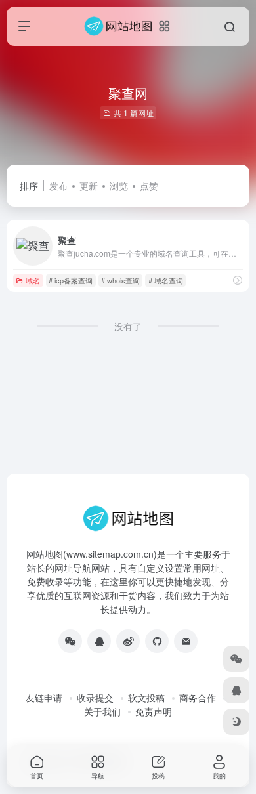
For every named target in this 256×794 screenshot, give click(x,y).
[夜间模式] (236, 722)
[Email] (186, 641)
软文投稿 (146, 697)
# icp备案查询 (71, 280)
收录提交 (95, 697)
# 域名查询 (165, 280)
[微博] (128, 641)
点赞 (149, 185)
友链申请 (44, 697)
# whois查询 (120, 280)
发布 (58, 185)
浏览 (119, 185)
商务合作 (197, 697)
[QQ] (99, 641)
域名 (33, 280)
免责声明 (153, 711)
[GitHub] (157, 641)
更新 (88, 185)
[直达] (237, 279)
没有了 (128, 326)
